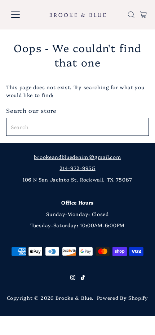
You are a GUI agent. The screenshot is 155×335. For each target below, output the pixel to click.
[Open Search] (131, 15)
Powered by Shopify (122, 297)
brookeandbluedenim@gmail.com (77, 156)
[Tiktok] (83, 277)
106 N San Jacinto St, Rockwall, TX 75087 (77, 179)
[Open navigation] (23, 15)
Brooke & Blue (74, 297)
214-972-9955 (77, 168)
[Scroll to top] (140, 320)
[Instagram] (72, 277)
